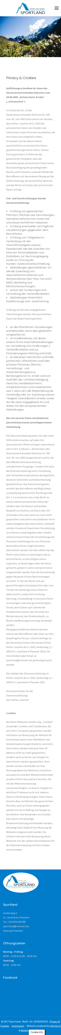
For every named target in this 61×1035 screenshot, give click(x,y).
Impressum (18, 1025)
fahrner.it (55, 1025)
